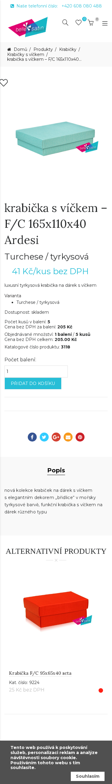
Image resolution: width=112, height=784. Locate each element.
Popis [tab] (56, 470)
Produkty (43, 49)
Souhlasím (87, 776)
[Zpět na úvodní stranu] (28, 27)
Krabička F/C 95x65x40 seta (40, 673)
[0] (79, 23)
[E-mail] (68, 437)
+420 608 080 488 (82, 6)
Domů (20, 49)
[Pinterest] (80, 437)
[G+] (56, 437)
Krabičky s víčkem (25, 54)
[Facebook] (32, 437)
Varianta (12, 295)
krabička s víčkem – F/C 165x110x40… (44, 59)
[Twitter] (44, 437)
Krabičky (67, 49)
